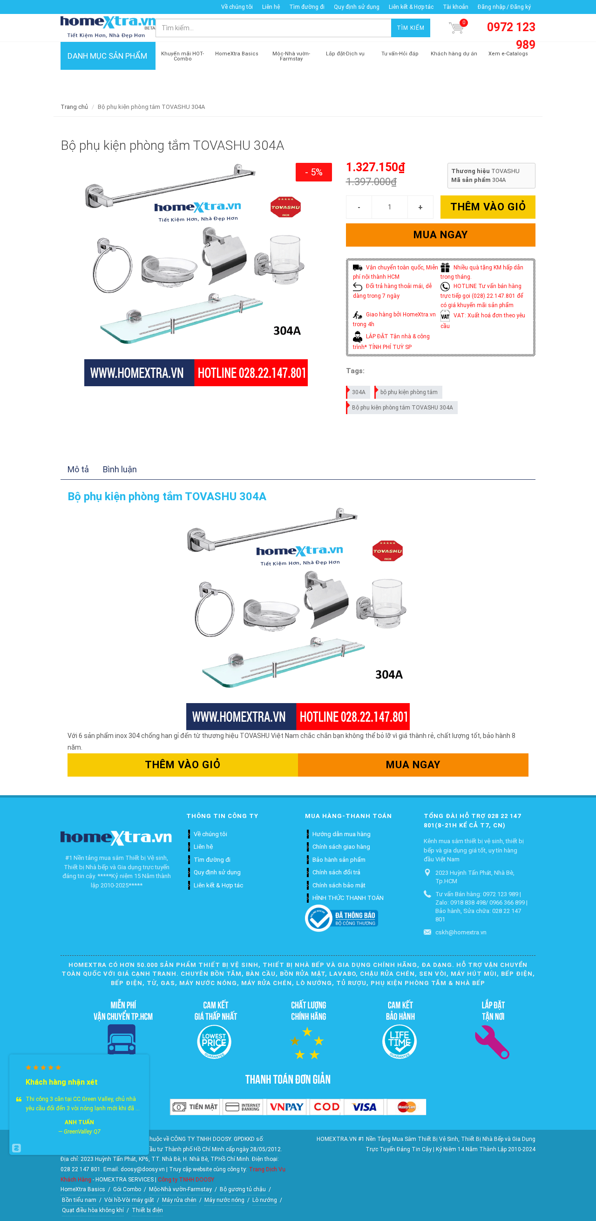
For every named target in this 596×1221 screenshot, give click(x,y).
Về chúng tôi (237, 7)
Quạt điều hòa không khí (93, 1210)
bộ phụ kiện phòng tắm (409, 392)
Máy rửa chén (179, 1200)
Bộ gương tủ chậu (243, 1189)
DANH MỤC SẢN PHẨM (107, 55)
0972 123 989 (511, 36)
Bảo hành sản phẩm (339, 859)
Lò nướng (264, 1200)
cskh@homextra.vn (461, 932)
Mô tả (78, 469)
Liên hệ (271, 7)
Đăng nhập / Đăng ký (504, 7)
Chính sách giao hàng (341, 846)
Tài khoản (455, 7)
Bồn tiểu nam (79, 1200)
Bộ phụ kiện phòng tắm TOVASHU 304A (402, 407)
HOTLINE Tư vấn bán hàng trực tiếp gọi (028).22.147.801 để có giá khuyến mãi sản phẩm (481, 296)
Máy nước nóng (224, 1200)
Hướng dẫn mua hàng (341, 834)
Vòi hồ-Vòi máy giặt (129, 1200)
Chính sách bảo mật (339, 885)
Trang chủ (74, 106)
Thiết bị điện (147, 1210)
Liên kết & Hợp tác (411, 7)
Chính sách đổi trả (336, 872)
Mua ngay (440, 235)
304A (359, 392)
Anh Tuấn (79, 1122)
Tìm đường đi (307, 7)
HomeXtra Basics (83, 1189)
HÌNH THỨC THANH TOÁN (348, 897)
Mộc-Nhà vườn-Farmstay (180, 1189)
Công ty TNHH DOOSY (186, 1179)
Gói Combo (127, 1189)
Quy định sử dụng (356, 7)
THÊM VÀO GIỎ (488, 207)
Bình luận (120, 469)
